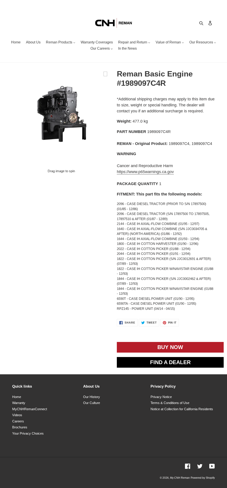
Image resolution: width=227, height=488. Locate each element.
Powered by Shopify (203, 477)
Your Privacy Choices (28, 433)
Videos (17, 415)
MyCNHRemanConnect (29, 409)
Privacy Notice (161, 397)
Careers (18, 421)
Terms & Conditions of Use (170, 403)
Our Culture (91, 403)
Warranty (18, 403)
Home (16, 397)
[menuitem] (15, 43)
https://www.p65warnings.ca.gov (145, 172)
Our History (91, 397)
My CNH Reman (180, 477)
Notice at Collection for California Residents (182, 409)
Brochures (19, 427)
